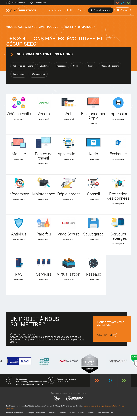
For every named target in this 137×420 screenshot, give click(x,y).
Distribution (45, 65)
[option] (19, 361)
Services (77, 65)
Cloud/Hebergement (110, 65)
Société (82, 9)
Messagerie (61, 65)
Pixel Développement (122, 2)
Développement (38, 74)
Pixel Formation (128, 2)
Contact (124, 10)
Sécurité (90, 65)
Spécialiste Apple (102, 10)
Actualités (69, 9)
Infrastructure (18, 74)
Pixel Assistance (117, 2)
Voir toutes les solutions (23, 65)
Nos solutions (54, 9)
